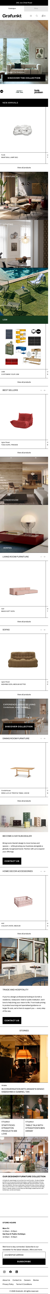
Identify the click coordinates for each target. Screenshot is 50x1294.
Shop (36, 8)
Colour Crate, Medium (10, 926)
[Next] (44, 103)
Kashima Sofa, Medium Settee (13, 684)
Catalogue (12, 8)
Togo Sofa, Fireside (9, 445)
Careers (27, 1280)
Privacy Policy (8, 1284)
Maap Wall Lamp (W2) (9, 157)
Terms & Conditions (24, 1284)
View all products (24, 168)
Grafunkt (19, 1291)
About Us (6, 1280)
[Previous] (41, 103)
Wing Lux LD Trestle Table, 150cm (15, 793)
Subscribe (24, 1261)
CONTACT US (11, 861)
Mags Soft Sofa (8, 611)
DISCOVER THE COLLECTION (24, 78)
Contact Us (11, 1020)
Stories (36, 1280)
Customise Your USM (10, 374)
